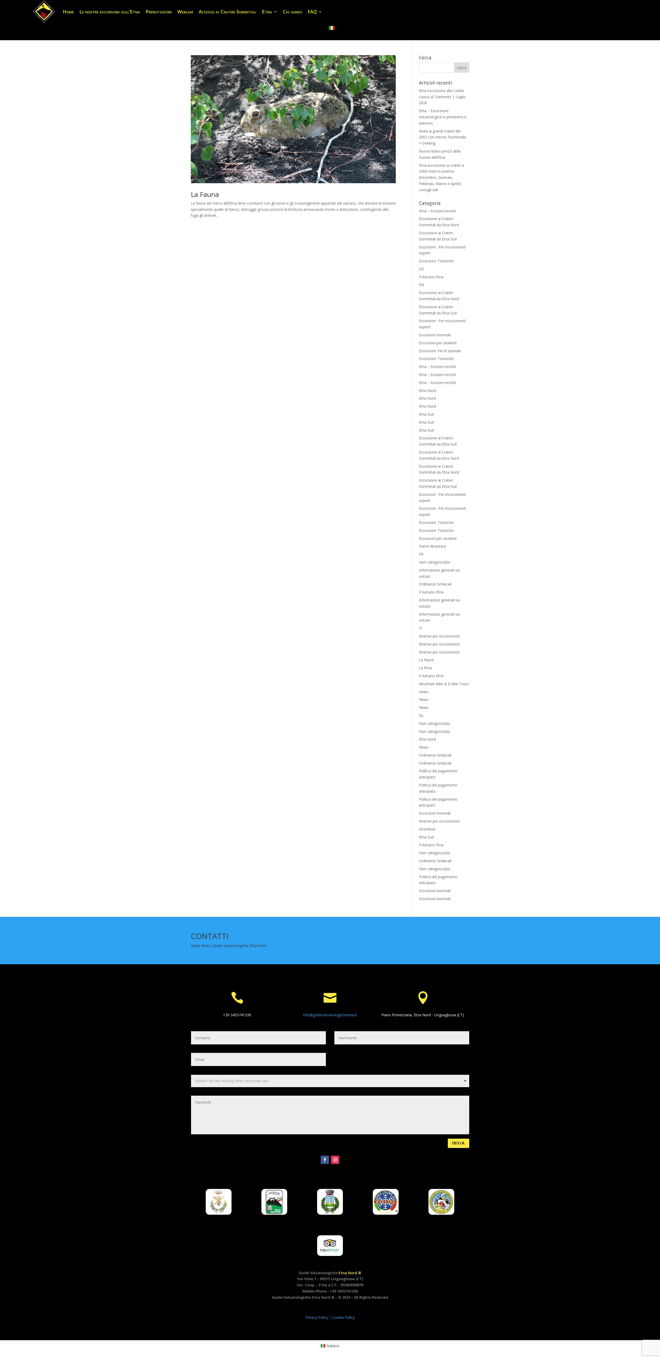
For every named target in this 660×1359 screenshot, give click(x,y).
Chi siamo (292, 12)
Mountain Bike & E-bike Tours (444, 683)
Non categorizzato (434, 562)
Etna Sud (426, 414)
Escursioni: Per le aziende (440, 350)
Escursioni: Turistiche (436, 260)
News (423, 691)
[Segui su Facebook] (325, 1160)
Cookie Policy (343, 1317)
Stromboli (427, 829)
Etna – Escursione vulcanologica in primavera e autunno (442, 116)
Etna (267, 12)
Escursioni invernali (434, 334)
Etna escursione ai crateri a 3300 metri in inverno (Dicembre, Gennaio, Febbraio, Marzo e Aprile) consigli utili (441, 177)
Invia (458, 1143)
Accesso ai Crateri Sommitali (227, 12)
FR (421, 554)
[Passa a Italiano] (331, 28)
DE (421, 268)
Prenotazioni (159, 12)
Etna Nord (427, 390)
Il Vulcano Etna (431, 276)
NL (421, 715)
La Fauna (205, 194)
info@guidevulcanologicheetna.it (330, 1014)
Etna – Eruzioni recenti (437, 210)
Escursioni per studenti (438, 342)
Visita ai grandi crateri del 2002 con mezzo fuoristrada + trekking (442, 137)
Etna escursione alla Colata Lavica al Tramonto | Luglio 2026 (442, 96)
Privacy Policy (317, 1317)
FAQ (312, 12)
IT (420, 628)
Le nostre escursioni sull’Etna (109, 12)
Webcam (185, 12)
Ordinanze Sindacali (435, 584)
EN (421, 284)
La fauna (426, 659)
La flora (425, 667)
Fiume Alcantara (432, 546)
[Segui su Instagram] (335, 1160)
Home (68, 12)
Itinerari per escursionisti (439, 636)
